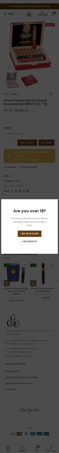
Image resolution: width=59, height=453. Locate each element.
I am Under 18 (29, 241)
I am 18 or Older (29, 233)
